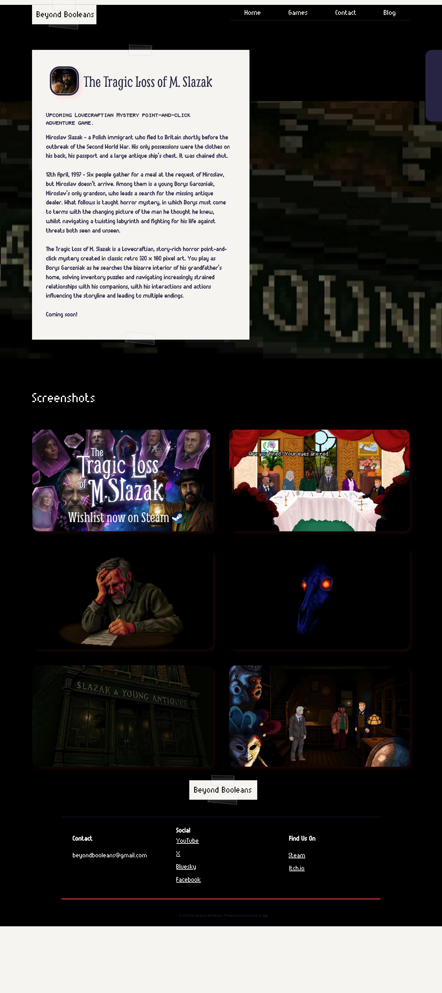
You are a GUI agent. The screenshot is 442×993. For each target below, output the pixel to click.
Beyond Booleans (65, 14)
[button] (298, 14)
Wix (265, 915)
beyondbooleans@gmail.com (110, 855)
